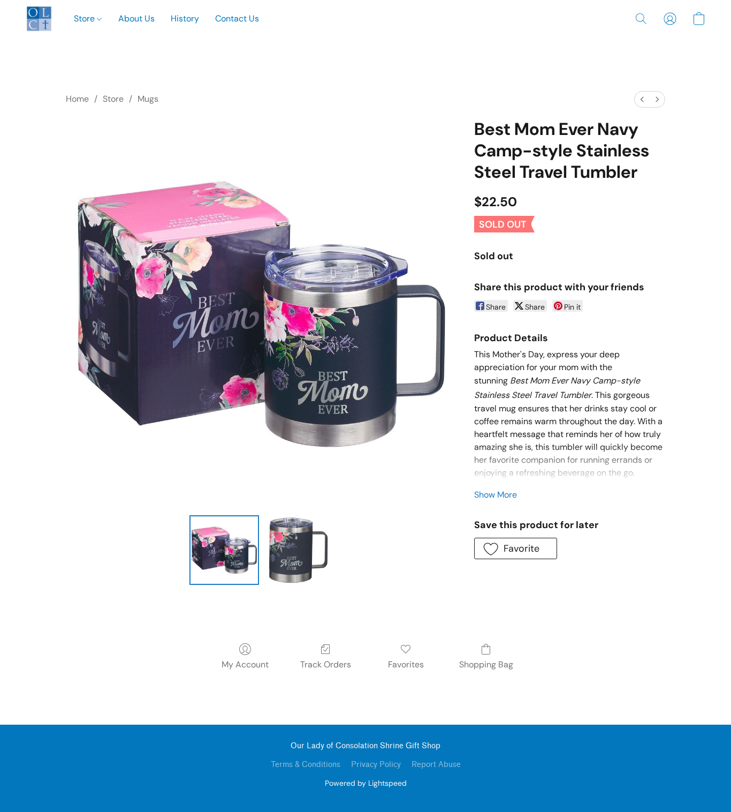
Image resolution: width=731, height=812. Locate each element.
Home (77, 98)
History (185, 18)
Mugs (148, 98)
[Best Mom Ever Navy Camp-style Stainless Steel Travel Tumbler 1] (298, 550)
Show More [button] (495, 494)
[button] (39, 18)
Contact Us (237, 18)
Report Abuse (436, 764)
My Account (245, 664)
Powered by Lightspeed (366, 783)
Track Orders (325, 664)
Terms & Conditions (305, 764)
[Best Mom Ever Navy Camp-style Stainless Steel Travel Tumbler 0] (224, 550)
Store (85, 18)
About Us (136, 18)
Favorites (406, 664)
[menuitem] (642, 99)
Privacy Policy (376, 764)
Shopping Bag (486, 664)
